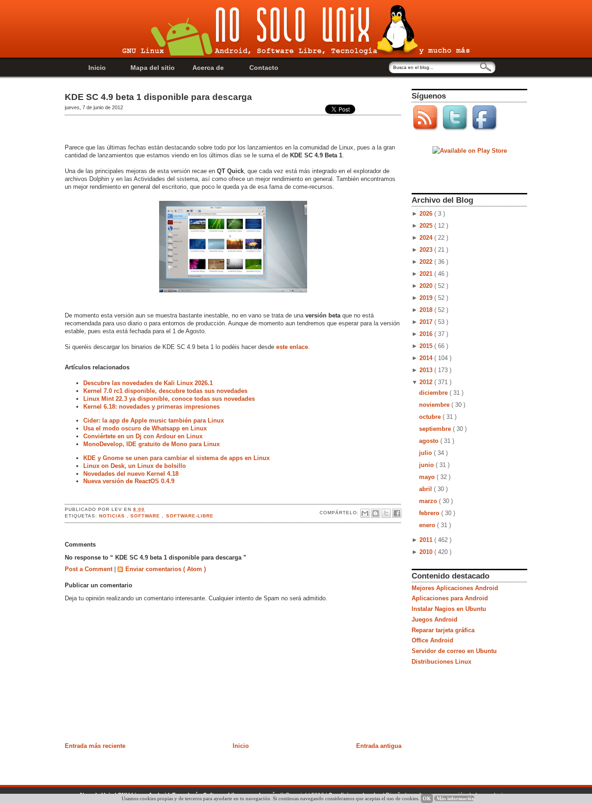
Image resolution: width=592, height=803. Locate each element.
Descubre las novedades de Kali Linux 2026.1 (148, 383)
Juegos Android (434, 619)
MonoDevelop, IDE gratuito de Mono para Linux (151, 444)
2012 (426, 382)
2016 (426, 333)
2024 (426, 237)
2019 (426, 297)
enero (428, 525)
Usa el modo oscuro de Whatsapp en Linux (145, 428)
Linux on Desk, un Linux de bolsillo (134, 465)
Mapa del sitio (152, 67)
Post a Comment (89, 569)
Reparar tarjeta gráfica (443, 630)
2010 (426, 551)
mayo (428, 476)
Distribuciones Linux (441, 661)
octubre (431, 416)
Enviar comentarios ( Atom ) (165, 569)
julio (426, 452)
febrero (430, 513)
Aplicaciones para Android (450, 598)
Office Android (432, 640)
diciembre (434, 392)
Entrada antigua (378, 745)
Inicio (97, 67)
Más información (456, 798)
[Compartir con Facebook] (396, 513)
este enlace (292, 346)
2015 (426, 345)
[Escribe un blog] (375, 513)
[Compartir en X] (386, 513)
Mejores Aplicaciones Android (455, 588)
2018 (426, 309)
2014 (426, 358)
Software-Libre (190, 515)
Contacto (263, 67)
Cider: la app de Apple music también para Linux (153, 420)
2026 (426, 213)
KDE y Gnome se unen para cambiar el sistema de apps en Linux (176, 457)
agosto (429, 440)
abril (426, 489)
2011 (426, 539)
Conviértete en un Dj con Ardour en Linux (143, 436)
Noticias (113, 515)
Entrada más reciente (95, 745)
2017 (426, 321)
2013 (426, 370)
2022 (426, 261)
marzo (429, 501)
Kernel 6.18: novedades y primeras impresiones (151, 406)
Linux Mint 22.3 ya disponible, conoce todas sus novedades (169, 398)
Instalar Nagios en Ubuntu (449, 608)
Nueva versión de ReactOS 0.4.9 (128, 481)
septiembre (436, 428)
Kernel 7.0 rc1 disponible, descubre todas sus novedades (165, 390)
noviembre (435, 404)
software (146, 515)
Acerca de (208, 67)
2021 (426, 273)
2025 (426, 225)
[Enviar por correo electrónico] (365, 513)
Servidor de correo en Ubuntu (454, 650)
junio (427, 464)
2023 (426, 249)
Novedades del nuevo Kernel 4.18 (131, 473)
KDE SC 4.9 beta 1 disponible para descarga (158, 97)
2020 (426, 285)
